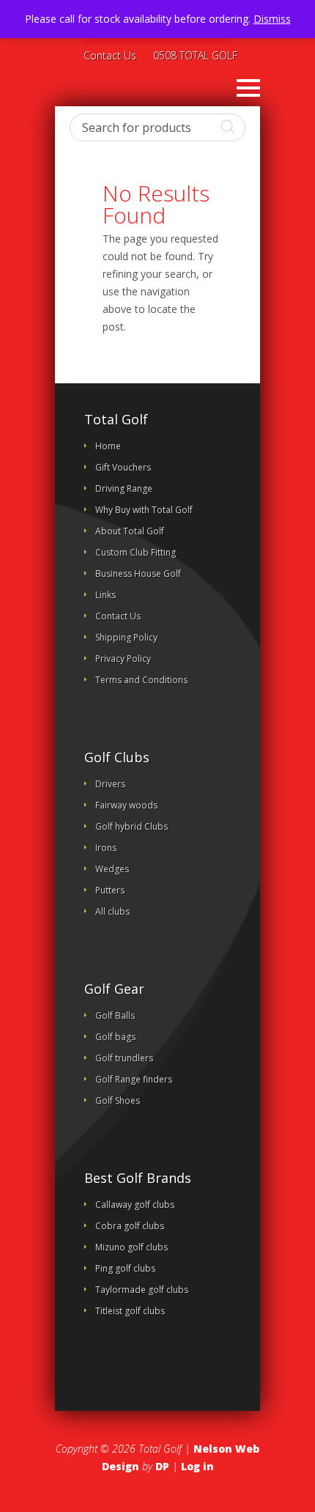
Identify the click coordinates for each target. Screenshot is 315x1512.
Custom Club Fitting (135, 552)
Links (105, 595)
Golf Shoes (117, 1100)
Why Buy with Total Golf (144, 510)
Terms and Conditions (141, 680)
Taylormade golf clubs (141, 1289)
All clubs (112, 911)
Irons (105, 847)
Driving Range (123, 488)
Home (108, 446)
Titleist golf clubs (130, 1311)
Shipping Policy (126, 637)
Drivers (110, 784)
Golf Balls (115, 1015)
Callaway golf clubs (134, 1204)
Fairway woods (126, 805)
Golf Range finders (133, 1079)
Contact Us (110, 56)
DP (162, 1466)
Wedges (112, 869)
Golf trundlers (124, 1058)
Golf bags (115, 1036)
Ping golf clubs (125, 1268)
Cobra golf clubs (129, 1226)
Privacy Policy (123, 658)
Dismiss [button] (272, 19)
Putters (110, 890)
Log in (197, 1466)
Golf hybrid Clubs (131, 826)
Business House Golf (138, 573)
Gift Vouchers (123, 467)
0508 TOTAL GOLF (195, 56)
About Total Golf (129, 531)
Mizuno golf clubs (131, 1247)
